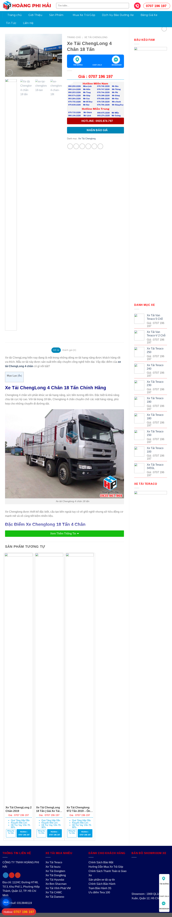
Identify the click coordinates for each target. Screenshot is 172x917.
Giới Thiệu (35, 15)
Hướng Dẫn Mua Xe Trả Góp (106, 866)
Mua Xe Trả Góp (84, 15)
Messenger (116, 65)
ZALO (6, 902)
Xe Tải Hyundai (55, 879)
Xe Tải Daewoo (55, 896)
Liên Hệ (28, 23)
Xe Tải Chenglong (96, 37)
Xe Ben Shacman (56, 883)
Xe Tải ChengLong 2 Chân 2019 (19, 809)
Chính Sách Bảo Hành (102, 883)
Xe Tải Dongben (55, 871)
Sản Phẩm (56, 15)
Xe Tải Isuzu (53, 866)
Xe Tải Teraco (54, 862)
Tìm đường (78, 65)
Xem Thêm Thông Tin (63, 533)
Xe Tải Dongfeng (56, 875)
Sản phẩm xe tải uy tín (102, 879)
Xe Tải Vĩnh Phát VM (58, 888)
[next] (57, 55)
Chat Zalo (97, 65)
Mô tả (56, 350)
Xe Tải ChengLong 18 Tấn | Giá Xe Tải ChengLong (48, 809)
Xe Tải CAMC (54, 892)
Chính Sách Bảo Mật (101, 862)
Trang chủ (14, 15)
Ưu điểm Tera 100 (99, 892)
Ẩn (19, 375)
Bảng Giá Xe (149, 15)
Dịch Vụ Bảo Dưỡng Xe (118, 15)
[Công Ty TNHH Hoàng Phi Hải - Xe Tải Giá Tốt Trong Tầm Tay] (27, 5)
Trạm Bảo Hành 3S (100, 888)
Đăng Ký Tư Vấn (10, 832)
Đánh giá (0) (69, 350)
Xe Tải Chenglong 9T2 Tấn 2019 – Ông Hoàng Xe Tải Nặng (79, 809)
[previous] (10, 55)
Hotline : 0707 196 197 (24, 833)
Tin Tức (11, 23)
